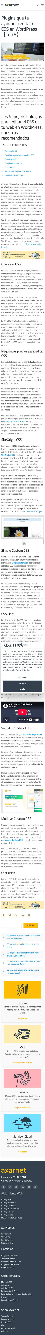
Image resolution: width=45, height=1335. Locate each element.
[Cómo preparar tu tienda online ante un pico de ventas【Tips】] (3, 963)
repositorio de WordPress (13, 421)
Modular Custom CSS (14, 175)
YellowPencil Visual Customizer (18, 171)
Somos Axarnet (7, 1316)
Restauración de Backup (10, 1291)
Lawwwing (5, 1297)
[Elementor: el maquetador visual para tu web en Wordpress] (3, 937)
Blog (3, 1325)
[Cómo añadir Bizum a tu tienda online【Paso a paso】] (3, 971)
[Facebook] (3, 1187)
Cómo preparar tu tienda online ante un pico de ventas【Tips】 (23, 962)
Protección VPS (7, 1243)
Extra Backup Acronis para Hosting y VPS (16, 1294)
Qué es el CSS (11, 151)
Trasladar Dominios (9, 1259)
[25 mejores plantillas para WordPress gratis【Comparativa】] (3, 954)
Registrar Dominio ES (10, 1265)
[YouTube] (29, 1187)
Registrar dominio (22, 1107)
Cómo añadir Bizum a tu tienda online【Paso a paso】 (23, 971)
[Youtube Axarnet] (29, 915)
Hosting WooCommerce (10, 1208)
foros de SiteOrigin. (34, 511)
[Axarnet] (12, 5)
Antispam (5, 1285)
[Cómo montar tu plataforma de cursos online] (3, 946)
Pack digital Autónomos (10, 1300)
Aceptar (22, 689)
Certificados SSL (8, 1268)
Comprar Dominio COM (11, 1262)
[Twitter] (16, 1187)
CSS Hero (9, 167)
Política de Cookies (23, 669)
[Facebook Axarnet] (3, 915)
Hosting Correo (7, 1214)
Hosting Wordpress (8, 1202)
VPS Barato (5, 1236)
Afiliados (4, 1331)
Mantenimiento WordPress (11, 1217)
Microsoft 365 (6, 1282)
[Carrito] (42, 5)
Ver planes (22, 1018)
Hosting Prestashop (9, 1205)
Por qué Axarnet (7, 1319)
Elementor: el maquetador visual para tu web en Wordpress (24, 937)
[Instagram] (10, 1187)
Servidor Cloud (6, 1240)
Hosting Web (6, 1199)
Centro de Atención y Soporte (16, 1180)
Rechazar (22, 683)
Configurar (22, 677)
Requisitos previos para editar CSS (19, 155)
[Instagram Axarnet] (16, 915)
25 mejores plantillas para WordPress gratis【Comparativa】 (22, 954)
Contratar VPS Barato (22, 1062)
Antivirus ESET (6, 1288)
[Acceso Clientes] (38, 5)
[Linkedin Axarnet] (22, 915)
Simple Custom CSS (13, 163)
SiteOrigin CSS (11, 159)
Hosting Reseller (7, 1211)
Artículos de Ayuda (8, 1328)
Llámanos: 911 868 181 (13, 1177)
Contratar (22, 1152)
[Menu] (2, 5)
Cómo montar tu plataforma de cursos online (23, 945)
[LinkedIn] (22, 1187)
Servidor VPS (6, 1233)
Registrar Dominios (9, 1255)
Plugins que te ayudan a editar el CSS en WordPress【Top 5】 (19, 26)
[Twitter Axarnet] (10, 915)
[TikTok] (35, 1187)
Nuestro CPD (6, 1322)
